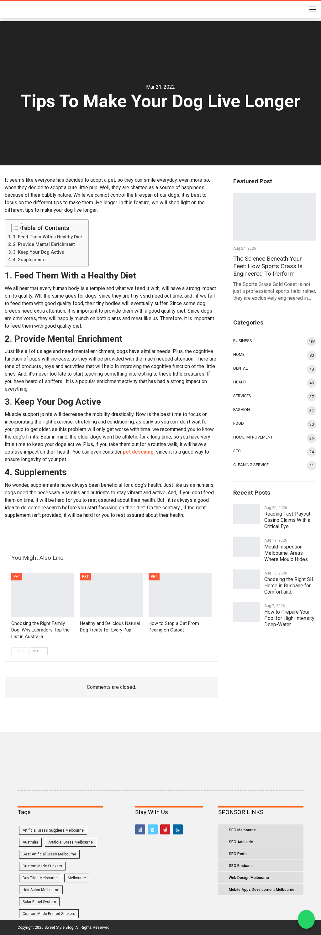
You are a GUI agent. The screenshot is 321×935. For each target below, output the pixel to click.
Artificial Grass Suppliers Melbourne (53, 830)
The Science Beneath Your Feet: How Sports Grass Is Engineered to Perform (268, 266)
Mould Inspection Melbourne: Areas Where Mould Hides (286, 553)
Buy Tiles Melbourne (40, 878)
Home (239, 354)
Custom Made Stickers (42, 866)
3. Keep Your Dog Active (38, 252)
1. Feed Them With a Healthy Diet (47, 237)
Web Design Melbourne (249, 877)
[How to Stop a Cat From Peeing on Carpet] (180, 595)
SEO (237, 451)
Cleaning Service (251, 464)
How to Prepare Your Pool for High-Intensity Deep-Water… (289, 618)
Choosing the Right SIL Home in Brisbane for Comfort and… (289, 585)
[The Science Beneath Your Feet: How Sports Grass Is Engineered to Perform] (274, 217)
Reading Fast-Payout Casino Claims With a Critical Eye (287, 520)
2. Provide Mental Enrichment (44, 244)
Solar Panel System (39, 902)
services (242, 395)
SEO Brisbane (241, 866)
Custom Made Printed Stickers (49, 914)
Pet (16, 576)
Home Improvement (253, 437)
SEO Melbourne (242, 830)
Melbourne (77, 878)
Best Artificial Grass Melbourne (49, 854)
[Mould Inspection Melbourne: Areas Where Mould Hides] (246, 547)
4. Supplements (29, 259)
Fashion (241, 409)
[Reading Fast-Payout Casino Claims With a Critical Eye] (246, 514)
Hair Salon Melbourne (41, 890)
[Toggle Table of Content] (14, 228)
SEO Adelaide (241, 842)
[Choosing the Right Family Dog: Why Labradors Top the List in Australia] (42, 595)
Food (238, 423)
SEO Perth (238, 854)
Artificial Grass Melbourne (70, 842)
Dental (240, 368)
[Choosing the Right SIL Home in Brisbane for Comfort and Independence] (246, 579)
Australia (30, 842)
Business (242, 340)
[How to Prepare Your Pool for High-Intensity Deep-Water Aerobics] (246, 612)
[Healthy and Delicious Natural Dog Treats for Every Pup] (111, 595)
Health (240, 382)
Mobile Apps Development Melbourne (261, 889)
